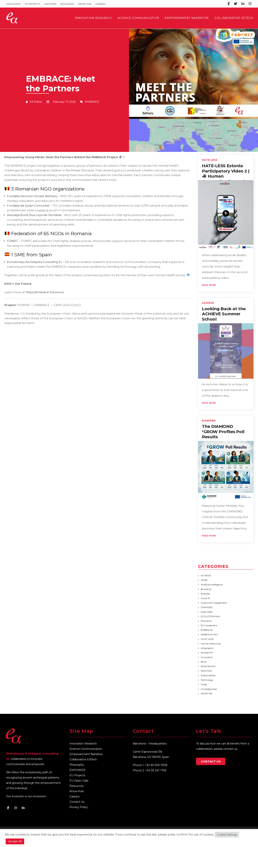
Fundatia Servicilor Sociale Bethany (32, 196)
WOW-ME (206, 693)
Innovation (207, 657)
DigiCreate (206, 611)
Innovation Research (83, 743)
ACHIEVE (208, 303)
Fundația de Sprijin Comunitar (28, 205)
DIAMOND (209, 421)
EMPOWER (50, 4)
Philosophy (13, 4)
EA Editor (36, 101)
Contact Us (77, 801)
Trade (204, 684)
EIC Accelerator (209, 625)
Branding (206, 589)
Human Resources (211, 643)
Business (205, 593)
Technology (207, 679)
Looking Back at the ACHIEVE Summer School (224, 314)
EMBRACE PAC (209, 634)
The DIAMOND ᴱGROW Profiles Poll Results (223, 431)
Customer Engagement (214, 602)
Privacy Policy (79, 807)
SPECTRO (206, 670)
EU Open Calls (79, 780)
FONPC (12, 241)
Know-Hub (84, 4)
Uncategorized (209, 689)
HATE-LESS (209, 160)
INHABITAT (207, 652)
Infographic (207, 648)
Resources (67, 4)
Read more (209, 285)
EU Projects (32, 4)
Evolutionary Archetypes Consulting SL (34, 262)
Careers (100, 4)
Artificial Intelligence (212, 584)
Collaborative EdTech (83, 759)
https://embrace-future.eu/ (45, 292)
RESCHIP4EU (208, 666)
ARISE (204, 580)
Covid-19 (205, 598)
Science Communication (86, 749)
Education (206, 620)
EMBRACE (92, 101)
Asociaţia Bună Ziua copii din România (34, 215)
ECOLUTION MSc (210, 616)
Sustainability (208, 675)
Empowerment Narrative (86, 754)
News (204, 661)
